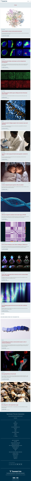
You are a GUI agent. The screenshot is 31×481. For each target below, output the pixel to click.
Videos (15, 429)
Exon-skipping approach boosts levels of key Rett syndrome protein (14, 306)
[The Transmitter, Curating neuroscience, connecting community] (7, 1)
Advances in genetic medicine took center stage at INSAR (14, 214)
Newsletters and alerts (15, 444)
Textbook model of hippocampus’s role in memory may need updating (15, 124)
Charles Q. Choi (4, 189)
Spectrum (4, 29)
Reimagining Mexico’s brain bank (9, 374)
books (15, 432)
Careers (15, 449)
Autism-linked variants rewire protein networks (12, 31)
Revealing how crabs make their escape (10, 405)
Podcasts (15, 428)
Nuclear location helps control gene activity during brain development (14, 62)
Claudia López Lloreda (5, 35)
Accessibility (15, 457)
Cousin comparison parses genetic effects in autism (12, 184)
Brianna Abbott (4, 97)
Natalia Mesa (4, 409)
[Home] (15, 471)
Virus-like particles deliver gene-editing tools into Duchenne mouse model (14, 93)
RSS (15, 450)
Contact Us (15, 458)
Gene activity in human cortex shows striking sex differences (14, 244)
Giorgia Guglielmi (5, 67)
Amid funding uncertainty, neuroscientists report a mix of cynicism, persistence (14, 342)
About (15, 440)
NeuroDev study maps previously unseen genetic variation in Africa (15, 154)
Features (15, 424)
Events (15, 433)
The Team (15, 441)
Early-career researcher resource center (15, 445)
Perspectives (15, 423)
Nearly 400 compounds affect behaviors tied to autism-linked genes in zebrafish (15, 275)
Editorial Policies (15, 453)
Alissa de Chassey (5, 128)
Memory (3, 121)
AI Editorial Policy (15, 454)
